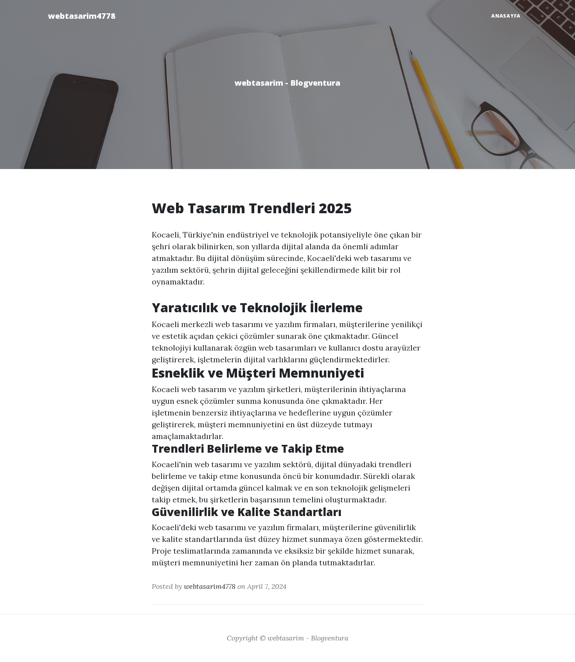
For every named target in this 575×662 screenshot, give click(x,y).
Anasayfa (506, 16)
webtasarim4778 (81, 16)
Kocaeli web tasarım (189, 389)
